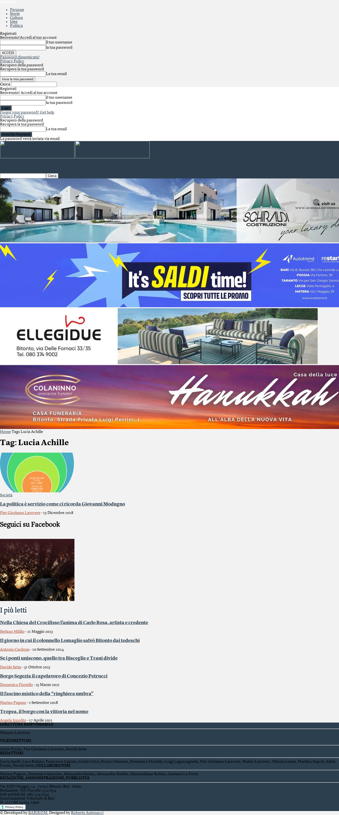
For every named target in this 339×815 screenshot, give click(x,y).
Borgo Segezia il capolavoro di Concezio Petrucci (53, 676)
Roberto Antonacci (87, 813)
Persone (17, 10)
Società (6, 495)
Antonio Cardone (15, 650)
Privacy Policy (12, 61)
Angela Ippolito (13, 721)
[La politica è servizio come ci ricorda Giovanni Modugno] (37, 491)
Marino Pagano (13, 703)
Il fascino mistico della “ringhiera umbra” (47, 694)
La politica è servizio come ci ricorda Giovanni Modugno (62, 504)
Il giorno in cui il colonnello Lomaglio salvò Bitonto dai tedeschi (70, 641)
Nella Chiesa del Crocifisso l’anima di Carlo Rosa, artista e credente (74, 623)
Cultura (16, 18)
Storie (15, 14)
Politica (16, 26)
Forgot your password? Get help (27, 113)
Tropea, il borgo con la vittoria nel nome (44, 712)
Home (5, 432)
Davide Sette (10, 667)
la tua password (59, 48)
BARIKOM (37, 813)
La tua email (56, 74)
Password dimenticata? (20, 57)
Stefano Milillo (12, 632)
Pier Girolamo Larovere (20, 513)
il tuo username (59, 42)
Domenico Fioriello (16, 685)
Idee (14, 22)
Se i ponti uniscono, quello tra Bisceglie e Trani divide (59, 658)
